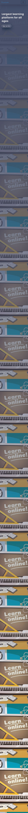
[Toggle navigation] (23, 2)
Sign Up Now (6, 26)
